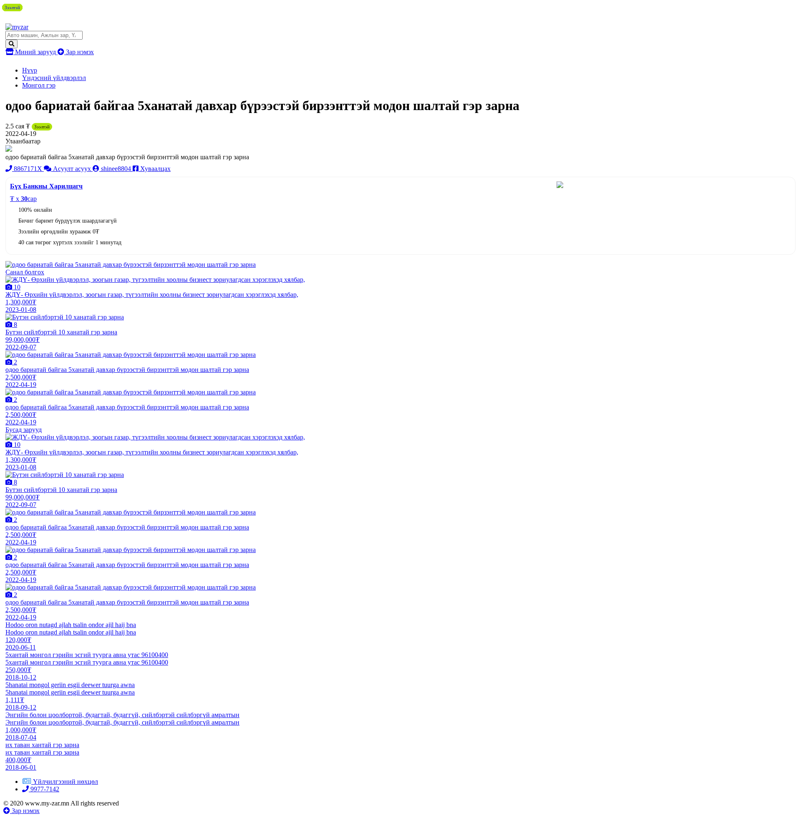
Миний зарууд (35, 51)
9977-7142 (44, 789)
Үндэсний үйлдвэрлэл (54, 77)
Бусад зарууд (23, 429)
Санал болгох (24, 272)
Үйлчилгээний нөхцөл (65, 781)
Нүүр (29, 70)
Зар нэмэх (79, 51)
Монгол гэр (38, 85)
